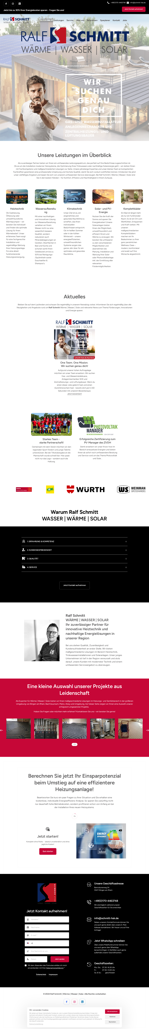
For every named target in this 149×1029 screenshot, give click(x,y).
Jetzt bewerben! (74, 394)
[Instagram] (12, 3)
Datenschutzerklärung (54, 968)
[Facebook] (6, 3)
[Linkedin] (19, 3)
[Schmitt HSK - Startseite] (47, 893)
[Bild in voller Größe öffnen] (18, 729)
